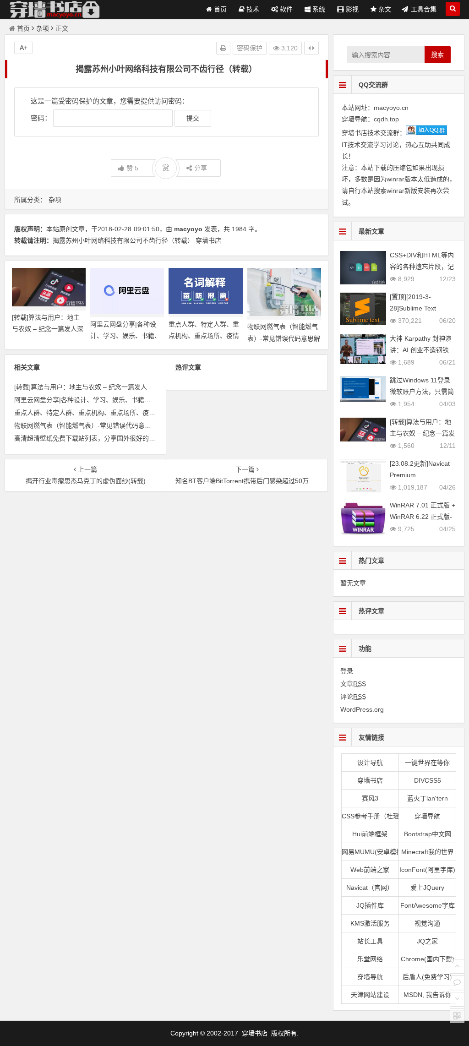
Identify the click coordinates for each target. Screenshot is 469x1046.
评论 (353, 696)
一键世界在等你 (427, 762)
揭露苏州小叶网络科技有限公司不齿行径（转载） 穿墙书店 (137, 240)
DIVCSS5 (427, 780)
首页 (219, 9)
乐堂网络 (370, 959)
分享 (200, 168)
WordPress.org (362, 709)
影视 (351, 9)
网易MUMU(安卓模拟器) (370, 851)
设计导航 (370, 762)
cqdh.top (386, 119)
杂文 (383, 9)
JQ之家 (427, 941)
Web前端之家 (369, 869)
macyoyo (188, 229)
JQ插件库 (370, 905)
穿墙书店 (370, 780)
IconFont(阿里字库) (427, 869)
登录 (346, 671)
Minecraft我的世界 (427, 851)
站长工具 (370, 941)
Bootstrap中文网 (427, 834)
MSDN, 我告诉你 (428, 994)
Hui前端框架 (369, 834)
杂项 (42, 28)
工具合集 (423, 9)
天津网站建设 (370, 994)
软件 (285, 9)
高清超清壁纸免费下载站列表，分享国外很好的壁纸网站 (94, 438)
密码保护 (249, 48)
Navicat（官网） (369, 887)
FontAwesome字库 (427, 905)
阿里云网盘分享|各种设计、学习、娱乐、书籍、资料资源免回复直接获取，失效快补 (133, 399)
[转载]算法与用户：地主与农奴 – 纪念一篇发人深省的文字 (47, 329)
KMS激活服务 (370, 923)
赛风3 (370, 798)
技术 (252, 9)
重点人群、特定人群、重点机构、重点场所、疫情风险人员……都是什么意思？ (126, 412)
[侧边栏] (311, 48)
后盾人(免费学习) (427, 977)
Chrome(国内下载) (427, 959)
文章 (353, 683)
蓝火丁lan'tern (427, 798)
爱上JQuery (427, 887)
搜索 (437, 54)
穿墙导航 (427, 816)
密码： (42, 118)
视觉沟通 (427, 923)
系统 (318, 9)
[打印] (223, 48)
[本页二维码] (457, 1015)
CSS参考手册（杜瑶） (370, 816)
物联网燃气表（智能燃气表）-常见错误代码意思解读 (283, 338)
